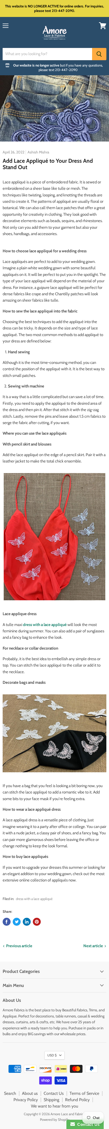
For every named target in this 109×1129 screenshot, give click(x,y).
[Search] (99, 54)
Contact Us (54, 1093)
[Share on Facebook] (7, 922)
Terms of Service (84, 1093)
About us (30, 1093)
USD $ (52, 1055)
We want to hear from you (54, 1106)
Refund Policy (77, 1099)
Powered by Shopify (54, 1119)
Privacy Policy (25, 1099)
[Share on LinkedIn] (27, 922)
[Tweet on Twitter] (17, 922)
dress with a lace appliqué (34, 899)
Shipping (51, 1099)
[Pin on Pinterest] (37, 922)
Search (10, 1093)
